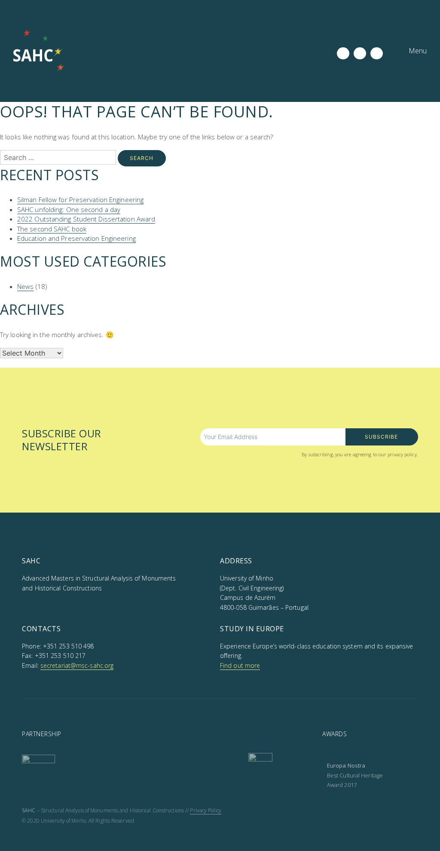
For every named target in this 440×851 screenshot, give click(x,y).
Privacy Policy (205, 810)
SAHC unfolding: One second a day (68, 209)
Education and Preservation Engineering (76, 238)
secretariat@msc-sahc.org (76, 665)
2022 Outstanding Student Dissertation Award (86, 219)
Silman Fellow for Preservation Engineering (80, 199)
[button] (411, 51)
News (25, 286)
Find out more (240, 665)
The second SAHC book (51, 228)
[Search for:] (59, 157)
